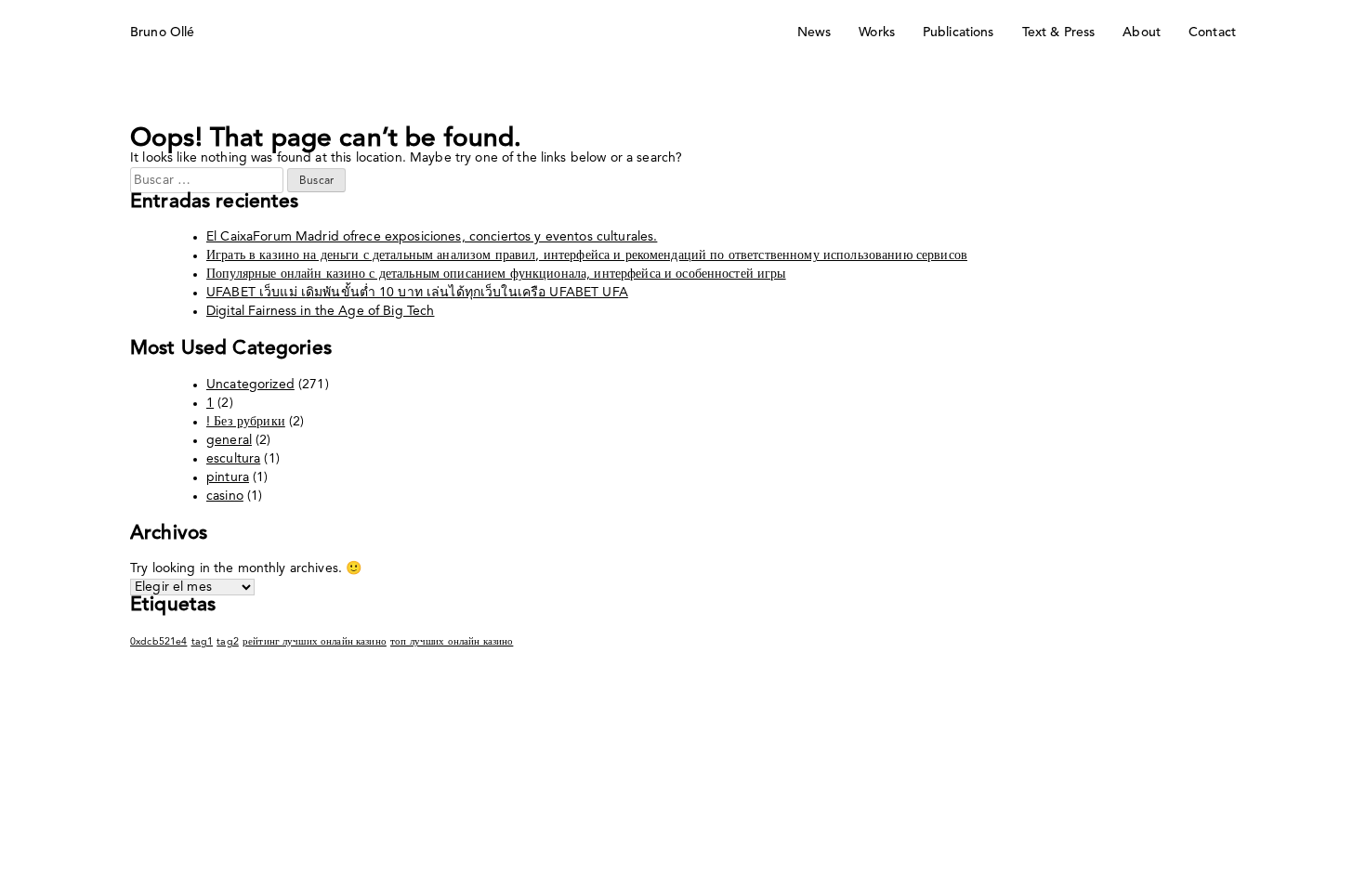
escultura (233, 458)
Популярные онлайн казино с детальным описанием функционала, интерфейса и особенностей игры (496, 274)
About (1142, 32)
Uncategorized (250, 384)
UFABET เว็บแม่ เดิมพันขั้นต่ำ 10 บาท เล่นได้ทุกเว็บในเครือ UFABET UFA (417, 292)
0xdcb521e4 (158, 642)
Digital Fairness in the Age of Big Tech (320, 311)
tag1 (202, 642)
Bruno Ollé (162, 32)
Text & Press (1059, 32)
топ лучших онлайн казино (451, 642)
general (229, 440)
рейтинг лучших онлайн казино (315, 642)
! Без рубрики (245, 421)
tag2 (228, 642)
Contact (1212, 32)
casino (224, 496)
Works (877, 32)
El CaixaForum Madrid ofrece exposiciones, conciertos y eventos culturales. (431, 236)
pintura (227, 477)
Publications (958, 32)
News (814, 32)
